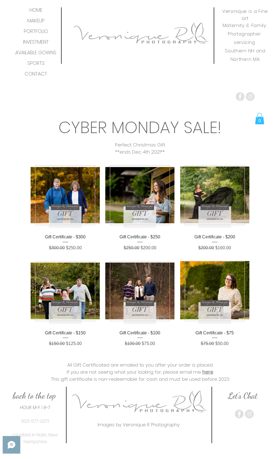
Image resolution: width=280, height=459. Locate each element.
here (207, 372)
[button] (259, 118)
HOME (36, 10)
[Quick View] (65, 195)
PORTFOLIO (36, 31)
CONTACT (36, 73)
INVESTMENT (36, 41)
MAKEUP (36, 20)
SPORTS (36, 63)
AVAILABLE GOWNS (35, 52)
